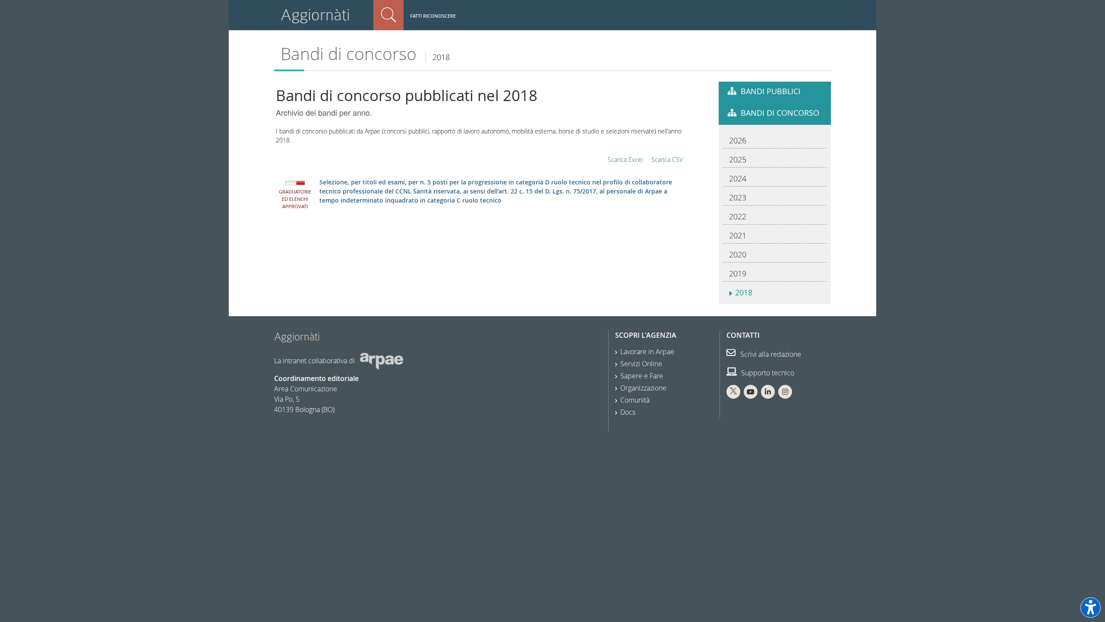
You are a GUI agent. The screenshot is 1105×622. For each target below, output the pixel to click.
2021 (737, 235)
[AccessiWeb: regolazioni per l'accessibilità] (1090, 607)
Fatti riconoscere (433, 16)
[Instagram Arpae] (785, 392)
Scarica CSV (667, 160)
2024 (737, 178)
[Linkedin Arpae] (768, 392)
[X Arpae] (733, 392)
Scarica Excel (625, 160)
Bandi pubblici (770, 91)
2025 (737, 159)
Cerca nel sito (388, 15)
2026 (737, 140)
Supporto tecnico (766, 373)
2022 (737, 216)
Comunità (635, 400)
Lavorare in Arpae (647, 351)
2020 (737, 254)
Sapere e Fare (641, 376)
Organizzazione (643, 388)
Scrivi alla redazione (770, 354)
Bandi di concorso (349, 54)
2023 (737, 197)
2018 (743, 292)
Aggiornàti (315, 15)
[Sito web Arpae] (382, 360)
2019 (737, 273)
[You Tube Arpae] (751, 392)
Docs (627, 412)
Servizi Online (641, 363)
